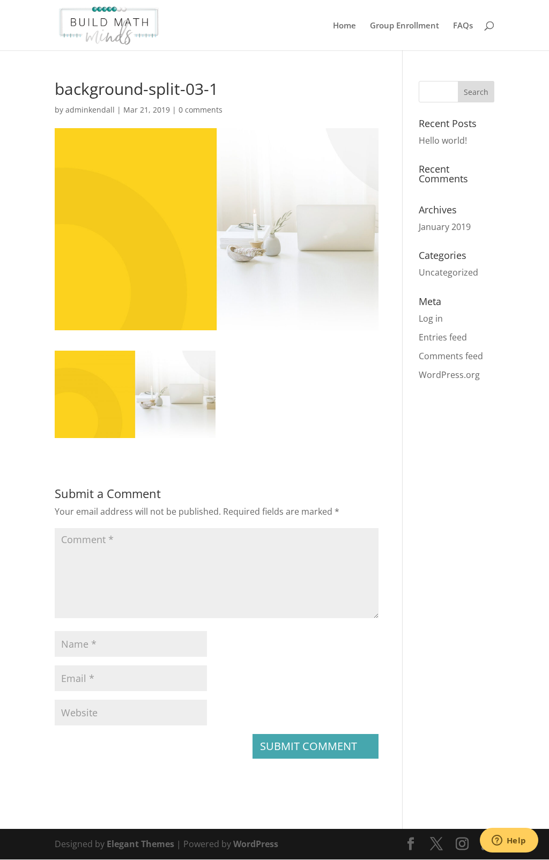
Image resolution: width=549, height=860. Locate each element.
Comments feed (451, 356)
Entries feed (443, 337)
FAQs (463, 26)
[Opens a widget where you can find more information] (508, 841)
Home (344, 26)
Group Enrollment (404, 26)
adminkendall (90, 110)
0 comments (200, 110)
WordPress (255, 844)
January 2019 (445, 227)
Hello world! (443, 140)
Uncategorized (448, 272)
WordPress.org (449, 375)
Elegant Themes (140, 844)
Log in (431, 318)
